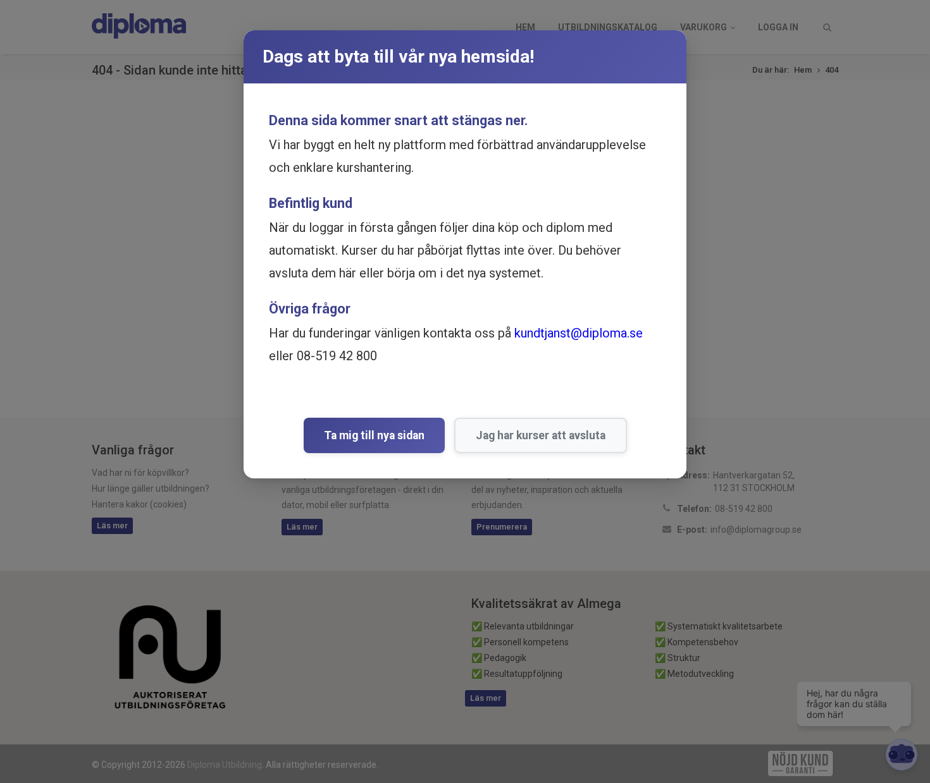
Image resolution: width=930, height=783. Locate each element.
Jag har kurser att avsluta (540, 435)
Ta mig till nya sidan (374, 435)
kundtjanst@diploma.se (578, 333)
